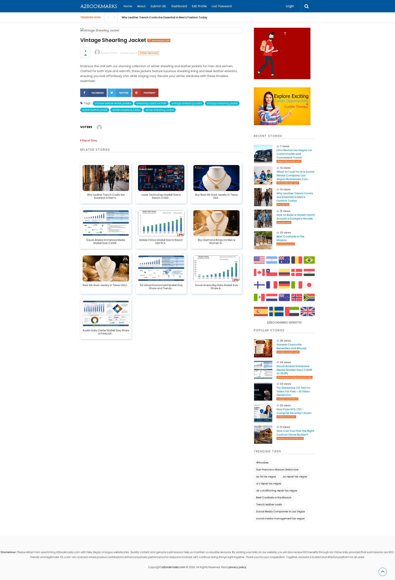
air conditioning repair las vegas (276, 490)
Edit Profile (199, 6)
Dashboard (179, 6)
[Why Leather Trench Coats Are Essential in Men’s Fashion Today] (106, 178)
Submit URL (158, 6)
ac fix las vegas (266, 476)
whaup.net (282, 204)
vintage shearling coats (187, 103)
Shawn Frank (109, 53)
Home (127, 6)
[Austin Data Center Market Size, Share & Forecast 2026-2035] (106, 314)
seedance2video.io (287, 398)
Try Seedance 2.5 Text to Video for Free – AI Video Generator (293, 391)
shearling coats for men (151, 103)
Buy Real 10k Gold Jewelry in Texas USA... (216, 196)
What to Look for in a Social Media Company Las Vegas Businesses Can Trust (295, 175)
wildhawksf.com (285, 244)
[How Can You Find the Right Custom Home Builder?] (263, 435)
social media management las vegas (280, 518)
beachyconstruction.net (290, 438)
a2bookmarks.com (173, 567)
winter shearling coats (126, 110)
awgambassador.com (289, 161)
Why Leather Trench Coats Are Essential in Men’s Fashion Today (164, 17)
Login (290, 6)
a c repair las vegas (268, 483)
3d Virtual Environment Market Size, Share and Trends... (161, 287)
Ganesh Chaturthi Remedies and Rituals (291, 346)
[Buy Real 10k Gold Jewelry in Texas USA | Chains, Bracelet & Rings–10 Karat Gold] (216, 178)
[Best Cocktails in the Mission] (263, 240)
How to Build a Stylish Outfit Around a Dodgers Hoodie (295, 216)
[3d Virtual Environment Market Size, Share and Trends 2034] (161, 268)
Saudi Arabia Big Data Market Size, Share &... (216, 287)
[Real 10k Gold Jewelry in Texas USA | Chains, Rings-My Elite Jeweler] (106, 268)
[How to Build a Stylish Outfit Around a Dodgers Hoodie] (263, 219)
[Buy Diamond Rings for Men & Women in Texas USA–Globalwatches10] (216, 223)
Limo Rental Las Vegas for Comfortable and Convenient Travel (294, 153)
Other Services (149, 53)
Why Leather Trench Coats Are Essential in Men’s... (105, 196)
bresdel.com (283, 222)
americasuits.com (161, 40)
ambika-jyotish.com (288, 352)
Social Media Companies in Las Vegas (280, 511)
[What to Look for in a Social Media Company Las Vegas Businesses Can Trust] (263, 175)
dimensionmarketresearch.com (294, 377)
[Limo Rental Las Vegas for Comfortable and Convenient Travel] (263, 154)
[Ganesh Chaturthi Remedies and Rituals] (263, 348)
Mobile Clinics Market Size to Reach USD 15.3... (161, 241)
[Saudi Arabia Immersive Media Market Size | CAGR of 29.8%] (106, 223)
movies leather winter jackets (113, 103)
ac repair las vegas (295, 476)
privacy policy (237, 567)
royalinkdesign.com (287, 182)
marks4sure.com (286, 416)
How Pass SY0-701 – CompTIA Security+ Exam (293, 411)
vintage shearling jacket (222, 103)
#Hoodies (262, 462)
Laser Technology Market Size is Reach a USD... (161, 196)
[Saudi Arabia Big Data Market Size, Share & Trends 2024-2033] (216, 268)
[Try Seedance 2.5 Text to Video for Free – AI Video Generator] (263, 391)
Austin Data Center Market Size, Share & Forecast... (106, 332)
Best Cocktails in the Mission (290, 238)
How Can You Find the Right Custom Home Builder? (295, 432)
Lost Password (222, 6)
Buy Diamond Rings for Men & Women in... (216, 241)
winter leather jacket (94, 110)
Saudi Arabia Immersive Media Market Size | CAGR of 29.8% (294, 369)
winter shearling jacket (159, 110)
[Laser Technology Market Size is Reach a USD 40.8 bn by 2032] (161, 178)
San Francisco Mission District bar (277, 469)
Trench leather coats (269, 504)
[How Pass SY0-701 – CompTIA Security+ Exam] (263, 413)
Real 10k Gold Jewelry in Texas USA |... (106, 285)
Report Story (89, 140)
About (141, 6)
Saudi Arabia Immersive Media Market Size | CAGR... (105, 241)
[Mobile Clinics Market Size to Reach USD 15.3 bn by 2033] (161, 223)
